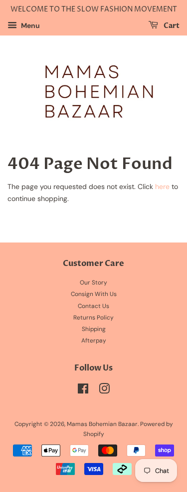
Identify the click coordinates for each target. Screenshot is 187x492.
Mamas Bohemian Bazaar (102, 424)
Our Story (93, 282)
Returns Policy (93, 318)
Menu (29, 25)
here (162, 186)
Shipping (94, 329)
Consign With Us (94, 294)
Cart (171, 25)
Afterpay (93, 340)
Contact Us (93, 306)
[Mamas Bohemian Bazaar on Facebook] (83, 391)
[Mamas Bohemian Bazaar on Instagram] (104, 391)
